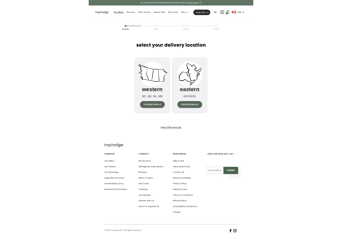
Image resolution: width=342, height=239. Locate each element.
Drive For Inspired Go (149, 206)
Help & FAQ (178, 160)
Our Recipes (145, 195)
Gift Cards (144, 183)
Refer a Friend (146, 178)
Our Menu (109, 160)
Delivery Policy (180, 189)
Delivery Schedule (182, 178)
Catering (143, 189)
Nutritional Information (115, 189)
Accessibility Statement (185, 206)
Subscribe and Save (114, 178)
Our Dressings (111, 172)
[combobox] (238, 12)
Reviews (143, 172)
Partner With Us (146, 200)
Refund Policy (180, 200)
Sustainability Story (114, 183)
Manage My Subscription (151, 166)
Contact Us (178, 172)
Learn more (193, 3)
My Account (145, 160)
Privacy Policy (180, 183)
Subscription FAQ (181, 166)
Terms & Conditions (183, 195)
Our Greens (110, 166)
